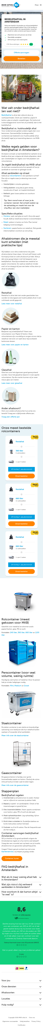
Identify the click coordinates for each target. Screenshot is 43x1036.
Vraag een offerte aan (11, 417)
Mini (12, 686)
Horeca (7, 216)
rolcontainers (15, 176)
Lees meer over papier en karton (15, 345)
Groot (26, 686)
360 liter (21, 632)
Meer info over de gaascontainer (15, 785)
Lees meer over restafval (12, 304)
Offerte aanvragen (21, 52)
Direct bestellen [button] (21, 476)
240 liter (13, 632)
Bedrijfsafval (7, 115)
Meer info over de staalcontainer (15, 735)
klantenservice (8, 851)
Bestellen (21, 58)
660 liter (29, 632)
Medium (18, 686)
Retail (6, 222)
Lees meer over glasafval (12, 383)
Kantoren (7, 228)
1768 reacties (25, 915)
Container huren (12, 858)
